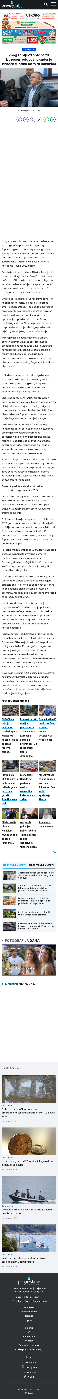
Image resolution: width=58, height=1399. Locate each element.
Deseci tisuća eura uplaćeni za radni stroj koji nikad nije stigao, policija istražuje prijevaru (34, 901)
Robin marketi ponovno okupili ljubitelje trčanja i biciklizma (34, 913)
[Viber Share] (32, 119)
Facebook (31, 1362)
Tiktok (31, 1377)
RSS (31, 1357)
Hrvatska (29, 1307)
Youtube (31, 1372)
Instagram (31, 1367)
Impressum (29, 1336)
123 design (29, 1393)
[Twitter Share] (39, 119)
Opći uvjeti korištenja (29, 1345)
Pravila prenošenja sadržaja (29, 1349)
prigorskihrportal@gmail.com (31, 1301)
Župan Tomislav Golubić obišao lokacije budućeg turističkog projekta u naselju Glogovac (34, 888)
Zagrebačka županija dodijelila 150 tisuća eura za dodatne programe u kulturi (36, 875)
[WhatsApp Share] (46, 119)
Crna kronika (29, 50)
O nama (29, 1327)
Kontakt (29, 1340)
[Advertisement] (29, 152)
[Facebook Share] (26, 119)
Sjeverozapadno (29, 1311)
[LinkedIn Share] (53, 119)
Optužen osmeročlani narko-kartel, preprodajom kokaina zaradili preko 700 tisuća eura (28, 1113)
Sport (29, 1320)
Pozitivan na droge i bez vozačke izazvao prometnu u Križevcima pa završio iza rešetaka (36, 926)
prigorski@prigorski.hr (27, 1297)
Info (29, 1332)
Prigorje (29, 1315)
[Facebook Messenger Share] (19, 119)
